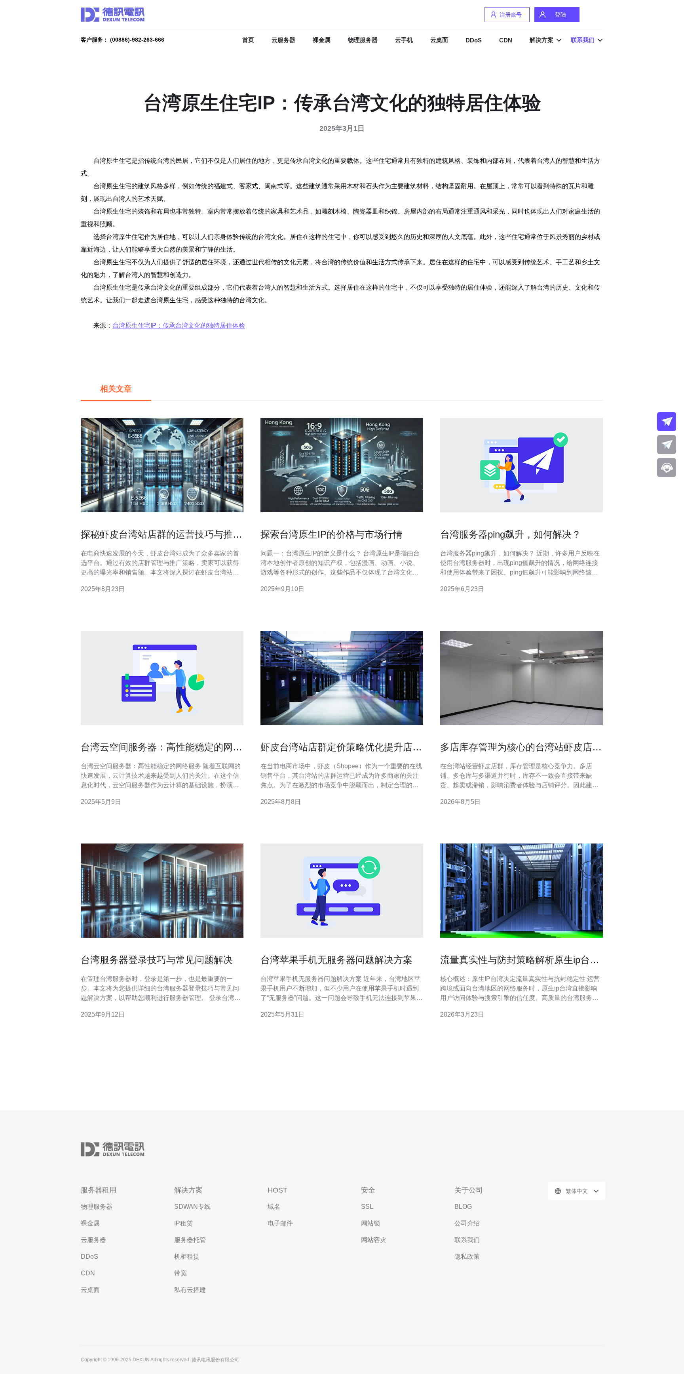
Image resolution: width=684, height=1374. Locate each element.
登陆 (560, 14)
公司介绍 (467, 1223)
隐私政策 (467, 1256)
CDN (505, 40)
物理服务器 (363, 39)
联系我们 (467, 1240)
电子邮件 (280, 1223)
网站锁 (370, 1223)
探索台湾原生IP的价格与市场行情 (331, 534)
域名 (274, 1206)
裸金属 (322, 39)
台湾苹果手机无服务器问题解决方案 (336, 959)
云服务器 (283, 39)
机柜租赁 (187, 1256)
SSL (367, 1206)
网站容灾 (373, 1240)
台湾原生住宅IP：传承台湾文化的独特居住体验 (178, 325)
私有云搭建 (190, 1289)
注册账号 (511, 14)
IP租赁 (183, 1223)
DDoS (474, 40)
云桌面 (439, 39)
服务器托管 (190, 1240)
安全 (368, 1190)
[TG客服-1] (666, 421)
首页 (248, 39)
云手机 (404, 39)
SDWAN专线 (192, 1206)
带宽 (180, 1273)
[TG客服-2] (666, 444)
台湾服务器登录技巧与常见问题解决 (157, 959)
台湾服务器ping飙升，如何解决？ (510, 534)
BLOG (463, 1206)
